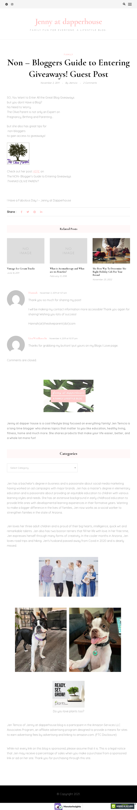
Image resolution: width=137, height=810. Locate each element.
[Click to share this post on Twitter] (28, 212)
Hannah (32, 292)
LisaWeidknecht (37, 338)
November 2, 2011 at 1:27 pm (53, 292)
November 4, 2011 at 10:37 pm (63, 338)
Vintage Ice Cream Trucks (21, 268)
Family (68, 54)
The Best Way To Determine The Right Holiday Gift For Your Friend (109, 272)
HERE (36, 171)
